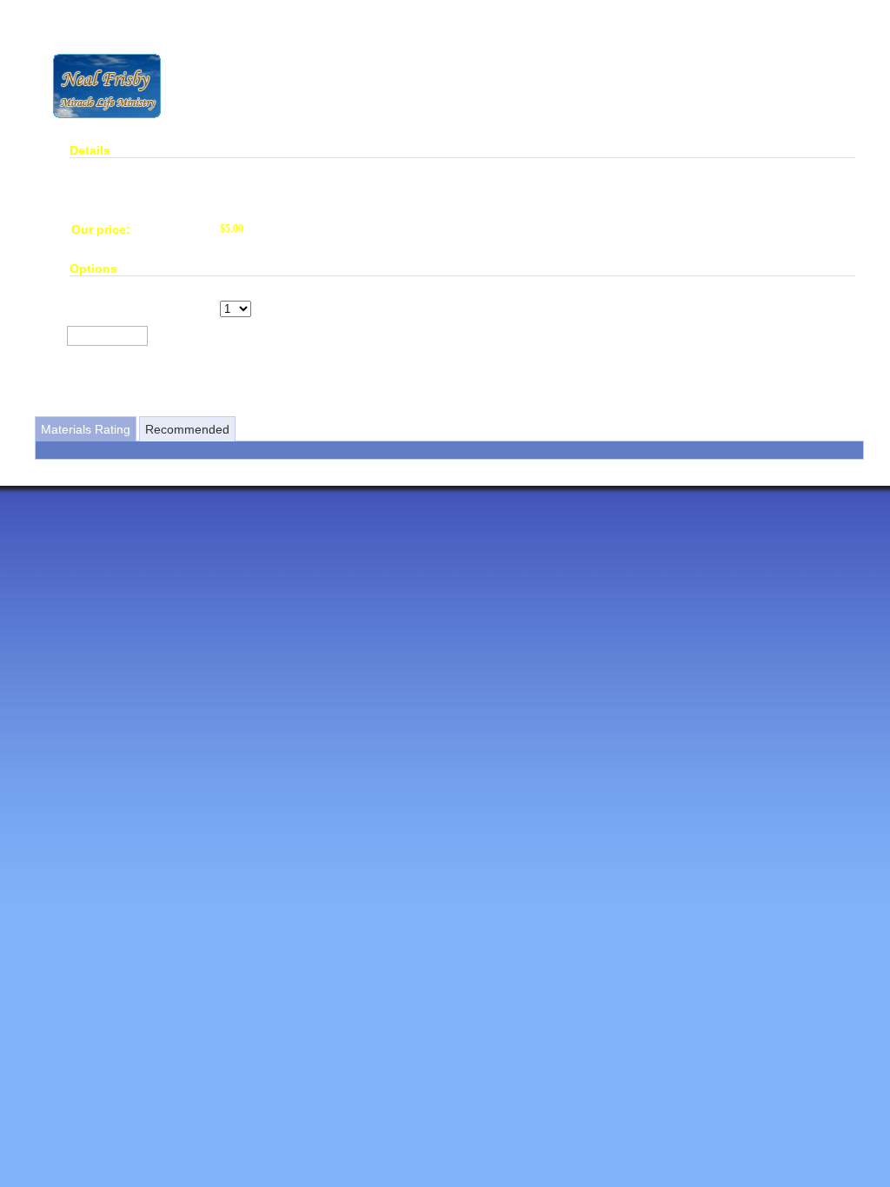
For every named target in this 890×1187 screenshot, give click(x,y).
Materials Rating (85, 429)
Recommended (187, 429)
